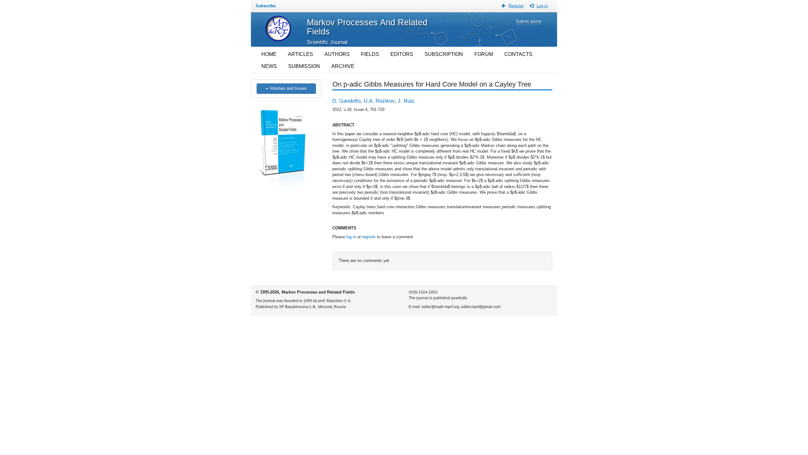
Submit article (528, 21)
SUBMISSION (304, 66)
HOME (268, 54)
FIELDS (370, 54)
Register (516, 5)
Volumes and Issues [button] (287, 88)
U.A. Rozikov (379, 101)
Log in (542, 5)
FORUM (483, 54)
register (369, 236)
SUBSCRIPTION (444, 54)
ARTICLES (300, 54)
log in (351, 236)
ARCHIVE (342, 66)
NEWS (269, 66)
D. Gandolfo (346, 101)
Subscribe (266, 5)
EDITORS (401, 54)
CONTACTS (518, 54)
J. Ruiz (406, 101)
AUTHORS (337, 54)
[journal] (286, 142)
